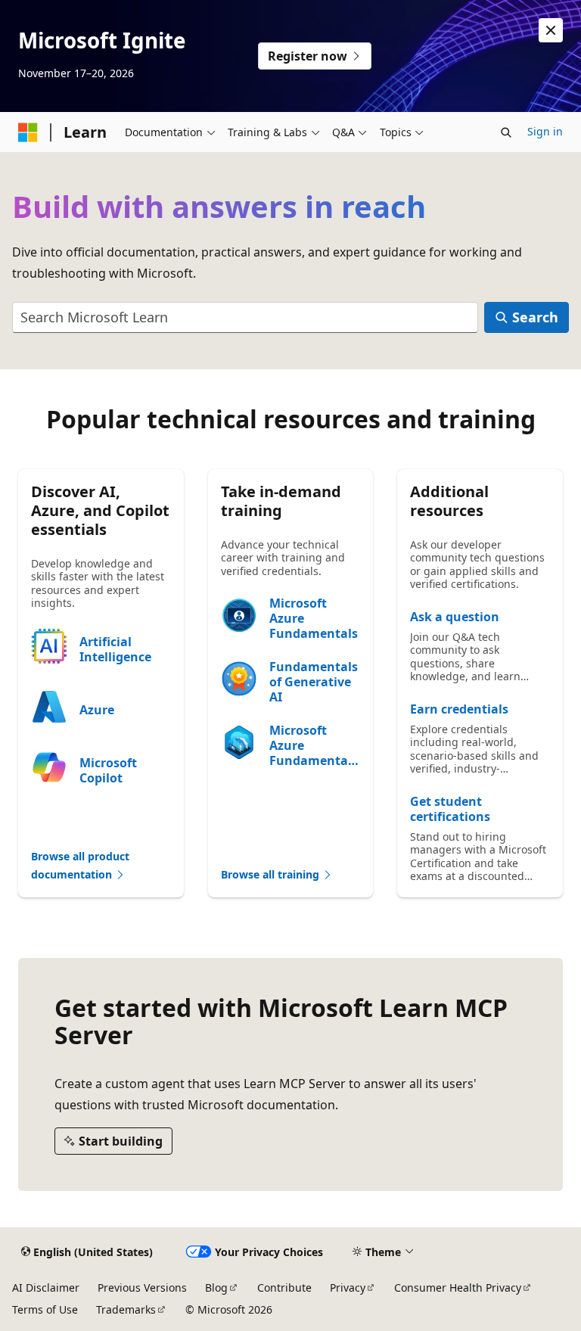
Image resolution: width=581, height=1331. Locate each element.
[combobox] (245, 317)
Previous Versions (142, 1287)
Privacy (347, 1287)
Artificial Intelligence (115, 649)
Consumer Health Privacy (457, 1287)
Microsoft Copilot (108, 770)
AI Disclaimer (45, 1287)
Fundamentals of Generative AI (313, 681)
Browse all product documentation (80, 865)
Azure (96, 709)
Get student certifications (450, 809)
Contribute (284, 1287)
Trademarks (126, 1309)
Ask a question (454, 616)
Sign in (545, 131)
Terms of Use (45, 1309)
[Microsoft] (28, 132)
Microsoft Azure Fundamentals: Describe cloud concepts (314, 745)
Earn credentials (459, 709)
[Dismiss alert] (551, 30)
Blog (216, 1287)
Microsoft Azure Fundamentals (313, 618)
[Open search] (506, 132)
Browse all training (271, 874)
